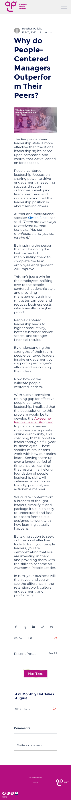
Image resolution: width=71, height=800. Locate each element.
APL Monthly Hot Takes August (34, 696)
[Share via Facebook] (15, 627)
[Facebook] (4, 793)
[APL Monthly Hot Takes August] (35, 674)
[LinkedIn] (8, 793)
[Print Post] (51, 627)
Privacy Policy (4, 796)
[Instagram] (12, 793)
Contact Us (35, 782)
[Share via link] (42, 627)
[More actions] (55, 30)
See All (52, 653)
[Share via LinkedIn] (33, 627)
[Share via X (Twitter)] (24, 627)
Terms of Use (4, 797)
